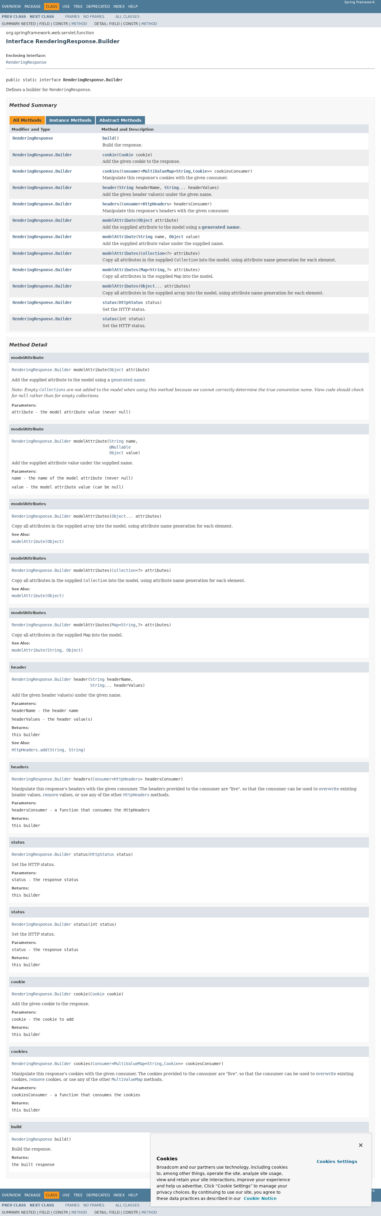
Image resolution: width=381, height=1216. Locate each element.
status (109, 302)
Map (144, 269)
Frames (72, 17)
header (109, 187)
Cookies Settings (337, 1161)
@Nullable (120, 447)
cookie (109, 154)
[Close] (360, 1145)
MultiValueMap (158, 171)
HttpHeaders (156, 204)
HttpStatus (131, 302)
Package (32, 6)
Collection (152, 253)
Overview (11, 6)
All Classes (127, 17)
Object (145, 220)
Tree (78, 6)
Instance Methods (70, 120)
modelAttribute (119, 220)
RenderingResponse (26, 62)
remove (50, 794)
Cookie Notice (259, 1198)
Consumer (130, 171)
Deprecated (98, 6)
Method (79, 24)
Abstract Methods (120, 120)
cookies (110, 171)
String (183, 171)
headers (110, 204)
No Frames (93, 17)
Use (66, 6)
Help (133, 6)
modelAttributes (120, 253)
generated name (221, 227)
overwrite (329, 788)
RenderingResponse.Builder (42, 154)
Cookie (126, 154)
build (108, 138)
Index (119, 6)
